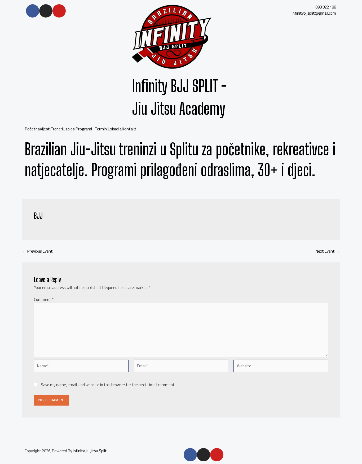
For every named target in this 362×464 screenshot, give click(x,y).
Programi (84, 129)
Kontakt (129, 129)
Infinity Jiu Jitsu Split (90, 451)
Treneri (57, 129)
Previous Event (38, 251)
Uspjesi (69, 129)
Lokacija (115, 129)
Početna (32, 129)
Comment (44, 299)
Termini (101, 129)
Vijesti (45, 129)
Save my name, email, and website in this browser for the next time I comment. (108, 385)
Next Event (327, 251)
